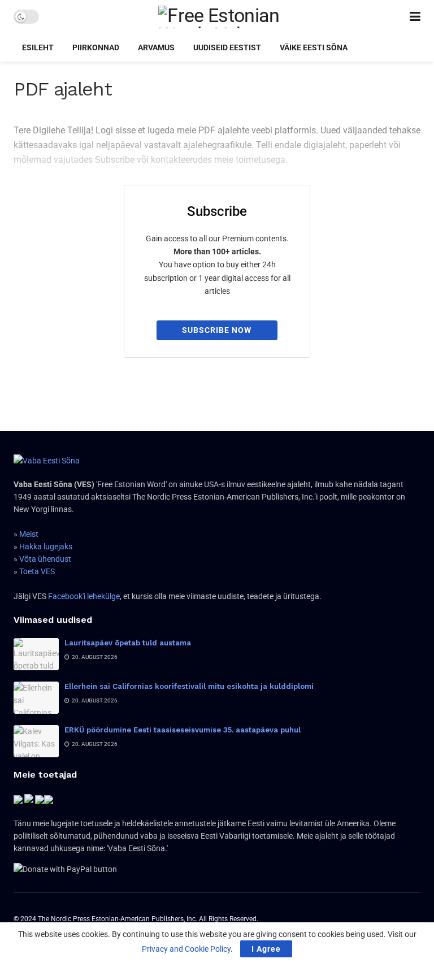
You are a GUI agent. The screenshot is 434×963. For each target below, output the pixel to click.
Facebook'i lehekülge (84, 596)
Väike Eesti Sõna (314, 47)
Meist (28, 534)
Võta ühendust (45, 558)
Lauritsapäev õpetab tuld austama (127, 643)
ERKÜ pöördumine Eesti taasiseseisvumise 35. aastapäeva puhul (182, 730)
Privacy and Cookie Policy (186, 948)
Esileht (38, 47)
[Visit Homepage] (224, 17)
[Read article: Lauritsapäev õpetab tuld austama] (36, 654)
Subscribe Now (216, 330)
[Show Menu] (415, 16)
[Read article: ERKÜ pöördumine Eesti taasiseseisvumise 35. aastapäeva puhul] (36, 741)
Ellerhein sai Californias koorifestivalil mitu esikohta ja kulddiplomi (189, 686)
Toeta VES (37, 571)
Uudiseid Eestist (227, 47)
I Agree (266, 948)
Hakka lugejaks (45, 546)
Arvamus (156, 47)
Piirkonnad (95, 47)
